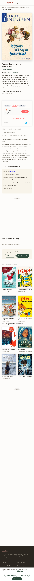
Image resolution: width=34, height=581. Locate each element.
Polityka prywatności (23, 566)
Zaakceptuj (17, 579)
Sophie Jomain (5, 351)
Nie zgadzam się (11, 575)
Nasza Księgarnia (13, 72)
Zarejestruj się (22, 256)
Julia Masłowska (6, 378)
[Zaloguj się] (21, 2)
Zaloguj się (10, 256)
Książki (8, 7)
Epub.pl (10, 3)
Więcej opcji (20, 571)
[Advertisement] (17, 217)
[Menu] (3, 2)
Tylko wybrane (24, 575)
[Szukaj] (16, 2)
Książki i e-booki (6, 566)
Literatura (20, 7)
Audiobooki (14, 7)
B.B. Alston (20, 380)
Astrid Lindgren (7, 69)
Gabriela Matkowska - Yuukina (25, 351)
